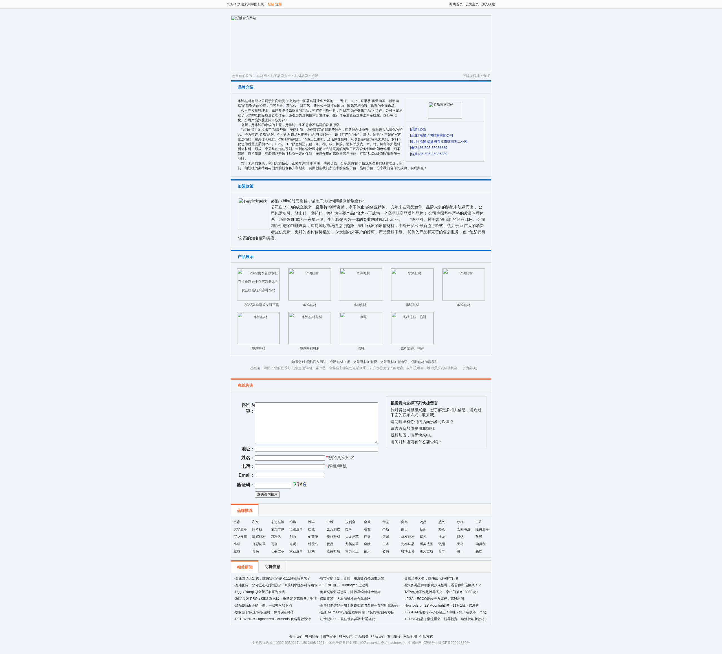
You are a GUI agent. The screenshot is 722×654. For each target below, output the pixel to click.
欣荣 (311, 551)
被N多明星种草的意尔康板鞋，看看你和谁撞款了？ (442, 585)
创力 (292, 537)
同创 (274, 544)
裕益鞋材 (333, 537)
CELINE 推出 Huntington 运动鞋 (344, 585)
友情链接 (394, 636)
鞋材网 (262, 76)
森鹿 (479, 551)
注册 (278, 4)
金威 (367, 522)
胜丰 (311, 522)
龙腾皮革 (352, 544)
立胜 (237, 551)
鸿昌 (423, 522)
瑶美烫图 (426, 544)
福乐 (367, 551)
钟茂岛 (313, 544)
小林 (237, 544)
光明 (292, 544)
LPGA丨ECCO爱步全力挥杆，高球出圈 (434, 599)
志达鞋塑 (277, 522)
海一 (460, 551)
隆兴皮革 (482, 529)
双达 (460, 537)
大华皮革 (240, 529)
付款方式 (426, 636)
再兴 (255, 551)
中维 (330, 522)
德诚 (311, 529)
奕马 (404, 522)
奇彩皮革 (259, 544)
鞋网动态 (346, 636)
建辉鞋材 (259, 537)
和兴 (255, 522)
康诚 (385, 537)
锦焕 (292, 522)
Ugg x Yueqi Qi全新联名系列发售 (260, 592)
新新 (423, 529)
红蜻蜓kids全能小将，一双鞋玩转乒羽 (263, 605)
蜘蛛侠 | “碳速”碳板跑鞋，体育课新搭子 (264, 612)
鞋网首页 (456, 4)
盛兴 (441, 522)
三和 (479, 522)
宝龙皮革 (240, 537)
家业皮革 (296, 551)
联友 (367, 529)
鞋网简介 (312, 636)
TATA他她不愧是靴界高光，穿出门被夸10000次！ (441, 592)
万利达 (276, 537)
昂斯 (385, 529)
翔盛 (367, 537)
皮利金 (350, 522)
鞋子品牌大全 (280, 76)
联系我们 (378, 636)
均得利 (481, 544)
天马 (460, 544)
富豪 (237, 522)
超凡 (423, 537)
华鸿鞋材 (309, 305)
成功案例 (329, 636)
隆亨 (348, 529)
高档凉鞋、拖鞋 (412, 349)
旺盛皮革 (277, 551)
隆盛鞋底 (333, 551)
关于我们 (296, 636)
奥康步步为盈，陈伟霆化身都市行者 (431, 578)
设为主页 (472, 4)
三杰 (385, 544)
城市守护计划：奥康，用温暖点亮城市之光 (352, 578)
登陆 (271, 4)
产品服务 (362, 636)
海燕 (441, 529)
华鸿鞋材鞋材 (310, 349)
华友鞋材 (408, 537)
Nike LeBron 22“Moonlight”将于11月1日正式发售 (441, 605)
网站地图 (410, 636)
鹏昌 (330, 544)
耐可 (479, 537)
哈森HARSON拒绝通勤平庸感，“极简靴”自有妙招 (357, 612)
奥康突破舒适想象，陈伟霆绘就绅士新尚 (350, 592)
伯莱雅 (313, 537)
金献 (367, 544)
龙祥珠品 (408, 544)
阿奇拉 (257, 529)
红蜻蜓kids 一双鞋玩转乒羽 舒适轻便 (347, 619)
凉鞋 (361, 349)
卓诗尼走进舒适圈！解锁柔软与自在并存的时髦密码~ (360, 605)
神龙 (441, 537)
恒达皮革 (296, 529)
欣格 (460, 522)
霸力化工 (352, 551)
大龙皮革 (352, 537)
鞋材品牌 (301, 76)
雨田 (404, 529)
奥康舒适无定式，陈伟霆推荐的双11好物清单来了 (272, 578)
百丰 (441, 551)
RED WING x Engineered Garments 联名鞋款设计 (273, 619)
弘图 (441, 544)
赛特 (385, 551)
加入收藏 (488, 4)
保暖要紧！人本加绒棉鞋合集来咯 (345, 599)
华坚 (385, 522)
